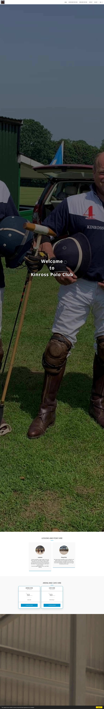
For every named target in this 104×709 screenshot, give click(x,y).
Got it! (99, 707)
